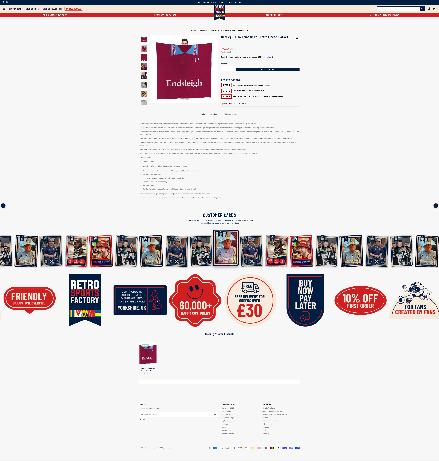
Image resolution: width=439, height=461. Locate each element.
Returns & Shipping (269, 421)
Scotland (225, 424)
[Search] (422, 9)
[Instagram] (7, 2)
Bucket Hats (226, 414)
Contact (265, 418)
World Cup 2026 (228, 408)
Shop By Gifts (32, 8)
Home (193, 31)
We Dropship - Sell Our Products (274, 414)
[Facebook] (3, 2)
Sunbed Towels (73, 8)
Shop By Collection (52, 8)
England (225, 421)
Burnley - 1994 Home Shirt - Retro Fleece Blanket (148, 369)
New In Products (268, 408)
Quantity (224, 63)
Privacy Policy (267, 424)
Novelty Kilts (226, 430)
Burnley (203, 31)
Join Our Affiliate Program (272, 411)
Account (265, 427)
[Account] (429, 9)
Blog (264, 430)
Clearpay (265, 434)
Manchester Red (228, 434)
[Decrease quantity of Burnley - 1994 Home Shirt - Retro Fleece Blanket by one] (223, 68)
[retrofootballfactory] (219, 13)
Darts (224, 427)
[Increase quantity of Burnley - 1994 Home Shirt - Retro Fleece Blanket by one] (232, 68)
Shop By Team (15, 8)
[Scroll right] (436, 205)
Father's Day (226, 411)
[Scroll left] (3, 205)
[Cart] (434, 9)
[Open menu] (4, 8)
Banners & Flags (228, 418)
